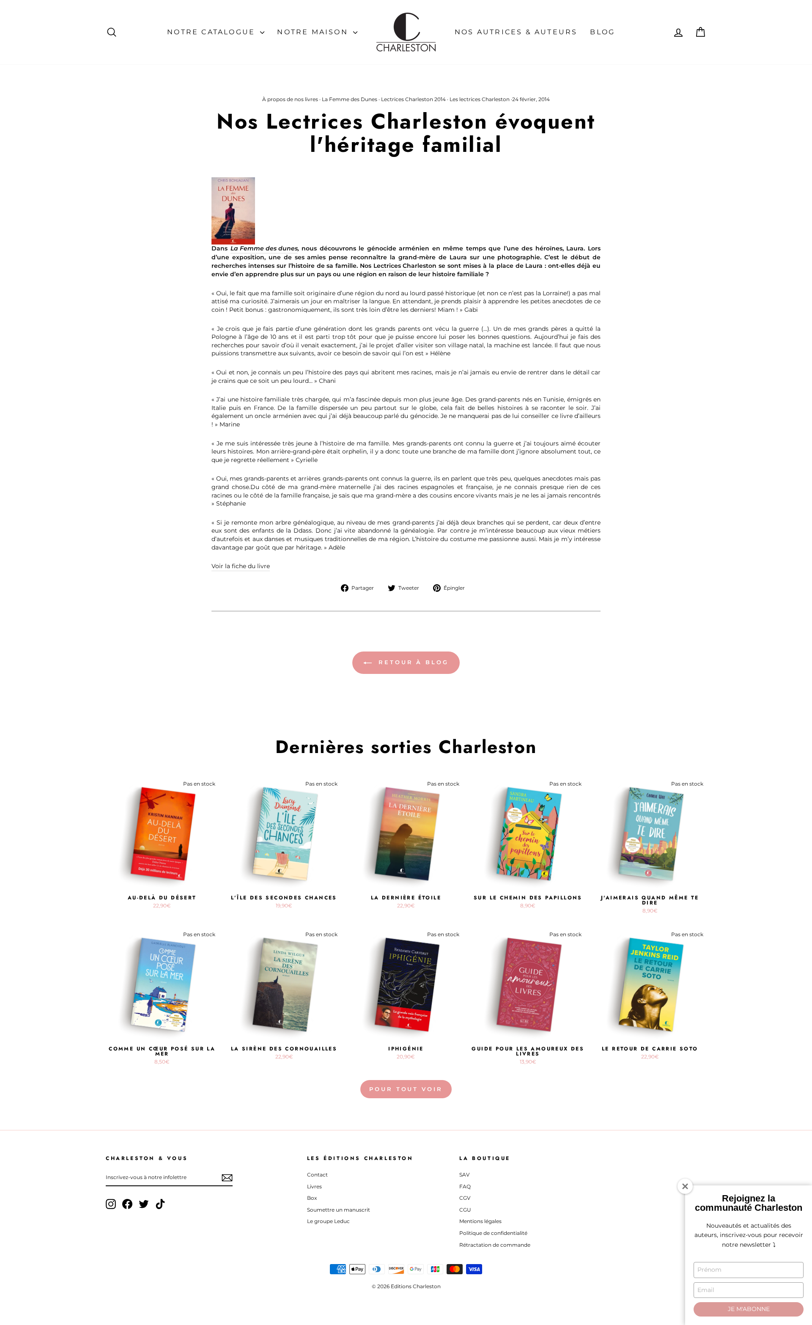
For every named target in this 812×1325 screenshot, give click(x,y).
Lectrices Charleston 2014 (413, 99)
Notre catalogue (212, 32)
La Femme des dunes (264, 248)
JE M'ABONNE (749, 1309)
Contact (317, 1174)
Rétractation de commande (494, 1245)
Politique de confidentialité (493, 1233)
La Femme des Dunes (349, 99)
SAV (464, 1174)
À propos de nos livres (290, 99)
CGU (465, 1210)
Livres (314, 1186)
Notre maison (314, 32)
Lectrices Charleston (404, 265)
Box (312, 1198)
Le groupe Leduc (328, 1221)
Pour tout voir (406, 1089)
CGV (464, 1198)
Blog (602, 32)
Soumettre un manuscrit (338, 1210)
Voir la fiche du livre (240, 566)
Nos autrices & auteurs (516, 32)
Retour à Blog (412, 662)
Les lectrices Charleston (480, 99)
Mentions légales (480, 1221)
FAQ (465, 1186)
